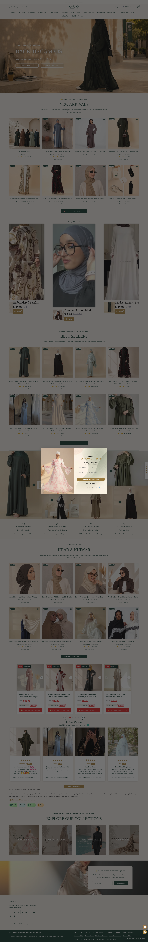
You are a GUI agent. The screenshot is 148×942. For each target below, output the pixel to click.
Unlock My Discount (91, 479)
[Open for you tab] (145, 932)
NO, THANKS (90, 483)
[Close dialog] (105, 450)
